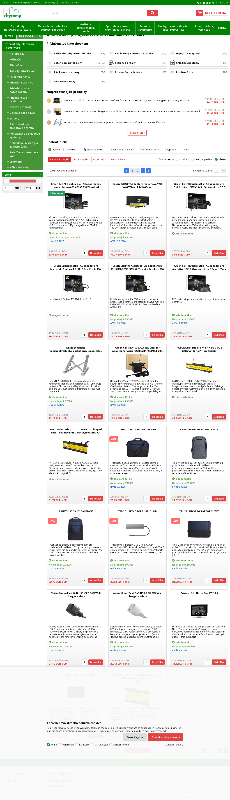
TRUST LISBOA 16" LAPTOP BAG (137, 429)
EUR (218, 2)
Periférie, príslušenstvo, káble (86, 28)
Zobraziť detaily (174, 744)
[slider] (6, 181)
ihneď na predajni (203, 159)
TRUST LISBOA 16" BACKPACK (76, 511)
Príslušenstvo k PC (21, 82)
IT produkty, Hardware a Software (17, 27)
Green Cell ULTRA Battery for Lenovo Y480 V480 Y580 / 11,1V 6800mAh (137, 185)
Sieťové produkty (21, 107)
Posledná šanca (150, 149)
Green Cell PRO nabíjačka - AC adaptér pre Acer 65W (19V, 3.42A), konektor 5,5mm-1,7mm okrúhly (199, 269)
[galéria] (223, 171)
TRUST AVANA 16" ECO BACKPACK (199, 429)
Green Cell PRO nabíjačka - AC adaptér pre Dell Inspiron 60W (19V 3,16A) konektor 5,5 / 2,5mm (199, 187)
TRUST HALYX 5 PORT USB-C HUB (137, 511)
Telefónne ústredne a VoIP (24, 154)
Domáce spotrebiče (145, 27)
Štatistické (84, 744)
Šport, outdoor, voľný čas (204, 27)
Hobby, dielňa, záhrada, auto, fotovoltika (173, 27)
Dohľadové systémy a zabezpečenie (24, 144)
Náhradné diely (19, 167)
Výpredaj (171, 149)
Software (16, 161)
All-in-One (16, 65)
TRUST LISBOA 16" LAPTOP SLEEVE (199, 511)
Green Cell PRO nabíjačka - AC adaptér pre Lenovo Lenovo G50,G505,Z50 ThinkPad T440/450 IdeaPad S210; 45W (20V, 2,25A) (76, 187)
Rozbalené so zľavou (122, 149)
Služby (222, 28)
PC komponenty (20, 76)
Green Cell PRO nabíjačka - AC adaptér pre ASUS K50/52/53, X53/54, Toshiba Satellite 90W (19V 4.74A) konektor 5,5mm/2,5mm (137, 269)
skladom (183, 159)
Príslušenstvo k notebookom (19, 90)
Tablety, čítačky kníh (23, 71)
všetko (222, 159)
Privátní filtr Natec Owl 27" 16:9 (199, 593)
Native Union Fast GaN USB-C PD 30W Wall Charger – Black (76, 594)
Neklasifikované (121, 744)
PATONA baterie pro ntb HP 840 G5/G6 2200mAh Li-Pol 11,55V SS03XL (199, 349)
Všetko (56, 149)
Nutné (54, 744)
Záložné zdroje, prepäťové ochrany (22, 126)
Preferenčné (68, 744)
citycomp (22, 13)
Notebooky (17, 53)
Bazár (187, 149)
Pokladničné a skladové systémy (25, 135)
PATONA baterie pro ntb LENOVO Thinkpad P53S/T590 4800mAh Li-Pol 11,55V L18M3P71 (76, 431)
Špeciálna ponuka (94, 149)
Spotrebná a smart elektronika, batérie (117, 27)
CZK (226, 2)
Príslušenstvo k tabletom (19, 99)
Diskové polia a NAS (22, 112)
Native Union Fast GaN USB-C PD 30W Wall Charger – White (137, 594)
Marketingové (101, 744)
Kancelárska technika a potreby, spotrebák (53, 27)
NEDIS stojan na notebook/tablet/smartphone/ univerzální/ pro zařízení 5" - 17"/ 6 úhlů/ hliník (114, 122)
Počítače (15, 59)
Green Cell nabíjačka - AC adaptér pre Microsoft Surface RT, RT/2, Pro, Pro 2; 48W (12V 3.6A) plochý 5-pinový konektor (127, 100)
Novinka (71, 149)
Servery (14, 118)
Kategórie (26, 36)
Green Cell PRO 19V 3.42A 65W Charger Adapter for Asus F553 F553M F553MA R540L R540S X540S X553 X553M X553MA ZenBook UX (137, 351)
